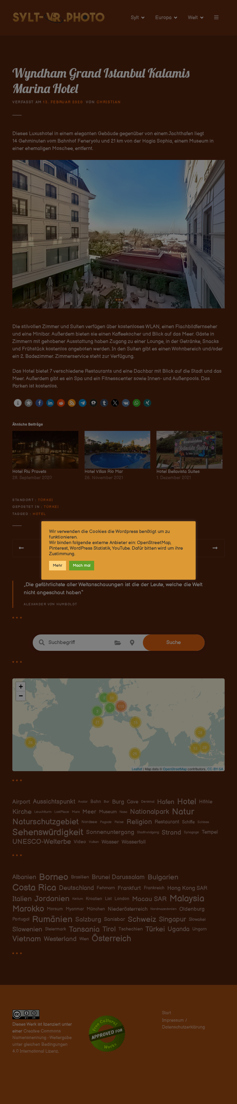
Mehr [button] (57, 565)
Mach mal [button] (81, 565)
